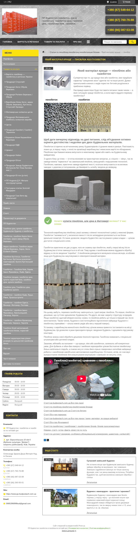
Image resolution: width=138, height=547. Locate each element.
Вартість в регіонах (28, 42)
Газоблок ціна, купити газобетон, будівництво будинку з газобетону (18, 229)
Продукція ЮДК (13, 145)
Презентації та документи (14, 218)
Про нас (77, 42)
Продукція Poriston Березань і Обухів (19, 95)
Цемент (9, 150)
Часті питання (9, 359)
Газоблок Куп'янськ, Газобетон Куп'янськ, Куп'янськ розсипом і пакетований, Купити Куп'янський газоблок (18, 260)
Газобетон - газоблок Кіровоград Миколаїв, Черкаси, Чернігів (17, 321)
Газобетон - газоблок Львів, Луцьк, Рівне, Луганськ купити (18, 296)
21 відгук (113, 2)
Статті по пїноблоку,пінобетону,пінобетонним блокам (68, 407)
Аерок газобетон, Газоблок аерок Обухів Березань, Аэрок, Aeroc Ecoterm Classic (17, 249)
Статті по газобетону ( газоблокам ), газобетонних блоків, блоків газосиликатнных (82, 426)
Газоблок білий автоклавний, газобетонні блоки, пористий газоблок (16, 330)
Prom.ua (82, 526)
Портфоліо (8, 59)
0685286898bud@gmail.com (18, 503)
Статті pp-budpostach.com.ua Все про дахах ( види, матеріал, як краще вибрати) (81, 418)
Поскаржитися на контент (78, 528)
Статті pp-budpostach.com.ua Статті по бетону (65, 410)
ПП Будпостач (9, 223)
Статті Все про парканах (55, 414)
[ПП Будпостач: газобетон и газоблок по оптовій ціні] (19, 21)
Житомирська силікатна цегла (19, 112)
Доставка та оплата (11, 364)
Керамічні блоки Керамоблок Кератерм (18, 138)
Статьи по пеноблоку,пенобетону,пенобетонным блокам (75, 52)
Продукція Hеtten (13, 155)
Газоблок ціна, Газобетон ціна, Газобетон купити (16, 288)
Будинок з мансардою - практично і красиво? (108, 491)
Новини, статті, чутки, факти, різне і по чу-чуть (65, 430)
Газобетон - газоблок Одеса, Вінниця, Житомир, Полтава (15, 303)
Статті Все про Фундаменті (56, 422)
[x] (48, 440)
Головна (7, 42)
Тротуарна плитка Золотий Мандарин (18, 189)
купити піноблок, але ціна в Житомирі (86, 221)
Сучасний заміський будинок (101, 461)
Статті (6, 213)
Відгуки (6, 353)
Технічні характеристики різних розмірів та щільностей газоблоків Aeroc (18, 340)
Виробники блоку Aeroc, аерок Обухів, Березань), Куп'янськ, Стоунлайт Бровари (19, 104)
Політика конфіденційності (100, 528)
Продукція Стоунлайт (15, 82)
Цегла (8, 125)
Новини (6, 208)
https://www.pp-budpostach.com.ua (21, 494)
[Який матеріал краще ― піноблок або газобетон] (57, 80)
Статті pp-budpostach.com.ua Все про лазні (63, 403)
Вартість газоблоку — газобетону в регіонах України (19, 75)
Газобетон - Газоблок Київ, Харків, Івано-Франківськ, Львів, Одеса (18, 270)
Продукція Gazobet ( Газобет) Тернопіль (19, 131)
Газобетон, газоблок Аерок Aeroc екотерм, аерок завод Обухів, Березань (17, 238)
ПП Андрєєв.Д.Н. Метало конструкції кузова (17, 181)
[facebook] (45, 440)
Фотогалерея (9, 64)
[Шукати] (132, 42)
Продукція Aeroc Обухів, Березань (16, 88)
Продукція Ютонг (13, 160)
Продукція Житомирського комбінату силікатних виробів (19, 118)
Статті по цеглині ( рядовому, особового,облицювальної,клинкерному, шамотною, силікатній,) (87, 434)
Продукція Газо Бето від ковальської (16, 197)
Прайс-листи (9, 203)
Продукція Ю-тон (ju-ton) (17, 175)
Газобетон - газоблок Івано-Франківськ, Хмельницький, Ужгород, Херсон (15, 312)
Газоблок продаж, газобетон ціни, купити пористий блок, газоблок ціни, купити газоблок (18, 279)
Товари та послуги (54, 42)
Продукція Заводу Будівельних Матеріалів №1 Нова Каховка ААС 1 (19, 167)
